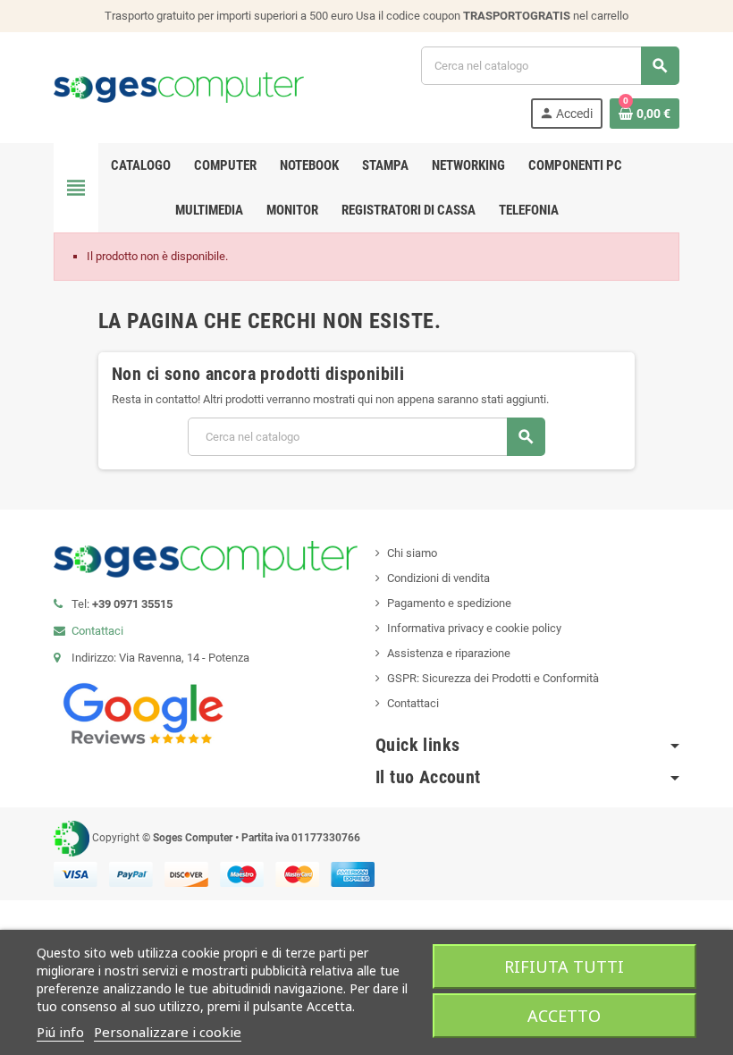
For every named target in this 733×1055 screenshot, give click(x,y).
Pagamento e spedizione (449, 603)
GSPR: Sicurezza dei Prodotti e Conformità (493, 678)
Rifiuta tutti (564, 966)
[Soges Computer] (179, 86)
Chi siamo (412, 553)
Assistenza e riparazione (448, 653)
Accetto (564, 1015)
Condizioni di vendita (438, 578)
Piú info (60, 1032)
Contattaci (97, 630)
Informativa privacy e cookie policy (474, 628)
